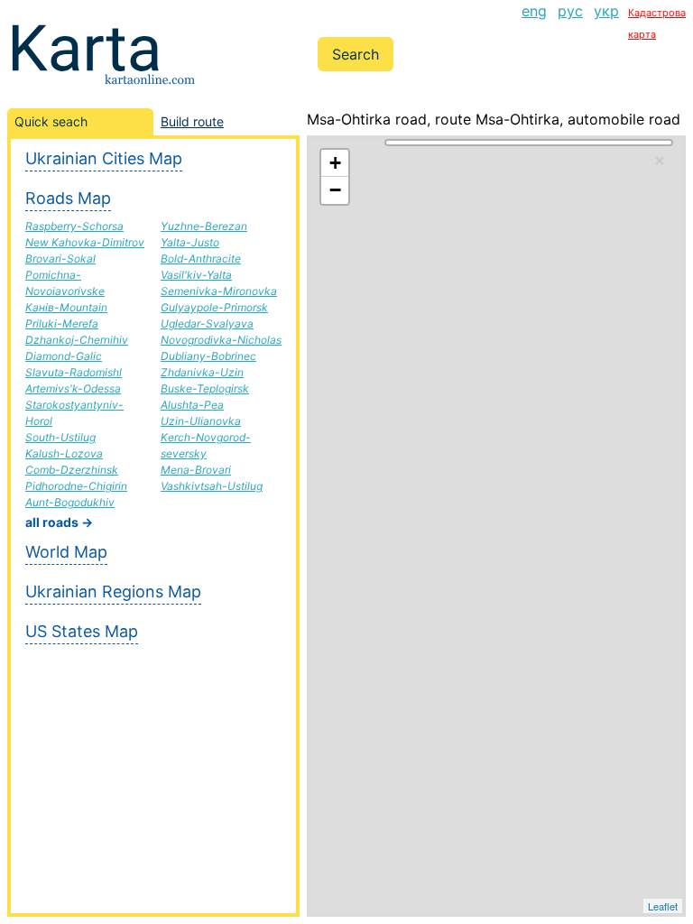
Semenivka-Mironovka (219, 291)
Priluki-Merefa (61, 323)
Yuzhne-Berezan (204, 226)
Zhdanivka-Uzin (202, 372)
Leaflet (663, 906)
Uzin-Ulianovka (201, 421)
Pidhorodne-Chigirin (76, 486)
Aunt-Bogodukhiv (70, 502)
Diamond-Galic (63, 356)
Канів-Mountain (66, 307)
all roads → (59, 522)
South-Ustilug (60, 437)
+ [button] (335, 163)
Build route (192, 121)
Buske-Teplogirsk (205, 388)
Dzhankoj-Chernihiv (76, 339)
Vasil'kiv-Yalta (196, 275)
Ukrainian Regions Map (113, 591)
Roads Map (68, 198)
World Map (66, 551)
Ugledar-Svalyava (207, 323)
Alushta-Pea (192, 404)
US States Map (81, 631)
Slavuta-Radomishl (73, 372)
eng (534, 11)
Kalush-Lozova (64, 453)
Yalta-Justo (190, 242)
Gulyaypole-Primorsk (214, 307)
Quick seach (51, 121)
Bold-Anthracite (201, 258)
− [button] (335, 190)
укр (606, 11)
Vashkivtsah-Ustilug (212, 486)
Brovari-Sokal (60, 258)
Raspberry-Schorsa (74, 226)
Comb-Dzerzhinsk (71, 469)
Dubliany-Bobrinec (208, 356)
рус (570, 11)
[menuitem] (534, 21)
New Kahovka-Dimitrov (84, 242)
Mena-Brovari (196, 469)
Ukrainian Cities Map (103, 158)
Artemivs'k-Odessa (73, 388)
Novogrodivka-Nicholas (221, 339)
